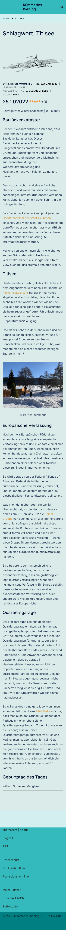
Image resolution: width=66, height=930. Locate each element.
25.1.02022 (25, 102)
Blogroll (8, 838)
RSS (5, 846)
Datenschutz (11, 860)
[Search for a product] (62, 7)
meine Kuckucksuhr (15, 292)
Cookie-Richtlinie (14, 868)
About (24, 830)
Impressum (10, 830)
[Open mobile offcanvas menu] (4, 7)
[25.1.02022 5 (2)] (33, 63)
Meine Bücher (12, 890)
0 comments (11, 94)
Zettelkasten (11, 906)
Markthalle (43, 711)
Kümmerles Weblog (32, 7)
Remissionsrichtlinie (16, 876)
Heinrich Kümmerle (19, 83)
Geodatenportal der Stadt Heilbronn (27, 218)
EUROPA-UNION (13, 898)
